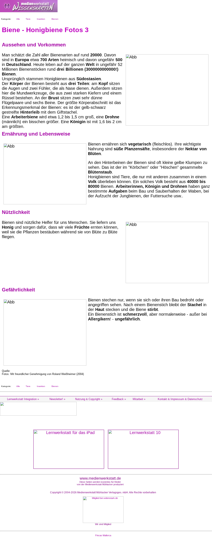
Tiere (27, 19)
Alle (17, 19)
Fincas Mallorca (103, 535)
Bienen (54, 19)
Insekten (40, 19)
